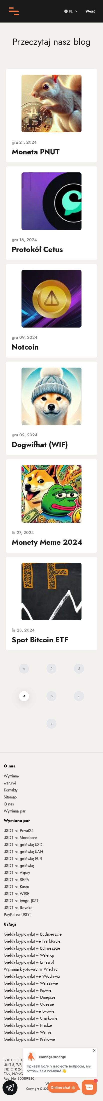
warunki (10, 783)
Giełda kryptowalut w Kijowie (28, 990)
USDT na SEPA (16, 880)
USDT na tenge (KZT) (22, 901)
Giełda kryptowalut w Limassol (29, 962)
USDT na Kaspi (16, 887)
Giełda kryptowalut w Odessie (29, 1004)
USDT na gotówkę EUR (23, 859)
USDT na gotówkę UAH (23, 852)
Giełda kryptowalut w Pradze (28, 1025)
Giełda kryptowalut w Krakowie (29, 1039)
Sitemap (10, 797)
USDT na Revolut (18, 908)
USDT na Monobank (20, 838)
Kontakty (11, 790)
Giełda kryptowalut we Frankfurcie (32, 941)
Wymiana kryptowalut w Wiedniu (31, 969)
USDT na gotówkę (19, 866)
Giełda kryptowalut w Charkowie (31, 1018)
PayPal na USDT (17, 915)
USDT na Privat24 (18, 831)
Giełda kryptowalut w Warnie (28, 1032)
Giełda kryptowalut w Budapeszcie (33, 934)
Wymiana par (15, 811)
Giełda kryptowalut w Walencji (29, 955)
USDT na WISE (16, 894)
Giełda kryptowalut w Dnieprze (30, 997)
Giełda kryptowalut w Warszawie (31, 983)
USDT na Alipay (17, 873)
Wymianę (11, 776)
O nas (9, 804)
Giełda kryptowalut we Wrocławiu (32, 976)
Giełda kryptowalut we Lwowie (29, 1011)
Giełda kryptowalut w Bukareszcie (32, 948)
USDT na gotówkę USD (23, 845)
